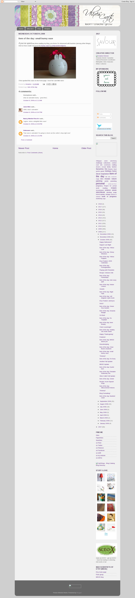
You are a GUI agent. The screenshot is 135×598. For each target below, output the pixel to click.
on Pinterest (100, 448)
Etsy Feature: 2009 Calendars (106, 262)
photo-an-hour (112, 184)
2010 (100, 226)
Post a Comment (26, 140)
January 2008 (104, 423)
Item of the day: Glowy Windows (107, 253)
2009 (100, 229)
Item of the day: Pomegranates (105, 266)
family (109, 167)
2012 (100, 220)
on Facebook (100, 450)
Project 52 (107, 186)
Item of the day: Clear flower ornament (106, 348)
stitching (109, 192)
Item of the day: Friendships (104, 276)
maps (97, 179)
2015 (100, 212)
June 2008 (103, 409)
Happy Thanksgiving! (106, 334)
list (106, 176)
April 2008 (103, 415)
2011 (100, 223)
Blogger (79, 592)
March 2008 (104, 418)
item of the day (32, 87)
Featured (102, 337)
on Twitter (99, 445)
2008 (100, 232)
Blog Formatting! (105, 393)
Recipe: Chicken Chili (106, 273)
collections (107, 163)
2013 (100, 218)
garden (98, 171)
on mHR (98, 453)
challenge (99, 163)
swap (115, 192)
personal (100, 183)
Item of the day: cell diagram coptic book (107, 297)
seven (114, 190)
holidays (108, 171)
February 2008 (105, 420)
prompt (115, 186)
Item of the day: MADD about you (107, 340)
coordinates (107, 165)
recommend (100, 190)
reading (105, 188)
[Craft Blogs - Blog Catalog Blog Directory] (106, 465)
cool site (99, 165)
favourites (100, 169)
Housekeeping (104, 344)
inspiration (105, 174)
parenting (114, 181)
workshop (99, 198)
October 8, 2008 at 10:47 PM (32, 112)
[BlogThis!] (49, 84)
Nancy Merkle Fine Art (31, 118)
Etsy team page (101, 572)
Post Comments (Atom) (35, 152)
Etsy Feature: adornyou (107, 301)
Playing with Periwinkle (107, 270)
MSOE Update (104, 364)
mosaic (107, 179)
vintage (107, 194)
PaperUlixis (99, 438)
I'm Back (102, 315)
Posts (101, 114)
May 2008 (103, 412)
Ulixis (97, 435)
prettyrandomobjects (59, 46)
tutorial (98, 194)
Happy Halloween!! (106, 242)
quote (97, 188)
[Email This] (47, 84)
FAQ (39, 29)
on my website (100, 455)
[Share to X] (51, 84)
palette (106, 181)
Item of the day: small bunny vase (106, 352)
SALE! (102, 303)
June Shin (27, 107)
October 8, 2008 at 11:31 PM (32, 136)
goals (102, 171)
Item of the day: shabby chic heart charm (107, 330)
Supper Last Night (105, 245)
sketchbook (100, 192)
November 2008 (105, 237)
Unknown (26, 130)
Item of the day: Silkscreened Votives (107, 387)
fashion (114, 167)
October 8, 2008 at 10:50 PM (32, 124)
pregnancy (99, 186)
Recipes (47, 29)
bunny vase (45, 46)
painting (99, 181)
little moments (112, 176)
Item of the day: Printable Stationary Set (108, 372)
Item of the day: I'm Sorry (107, 359)
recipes (114, 188)
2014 (100, 215)
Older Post (86, 148)
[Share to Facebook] (53, 84)
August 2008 (104, 404)
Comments (102, 117)
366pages (99, 161)
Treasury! (103, 356)
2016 (100, 209)
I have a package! (105, 327)
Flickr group (99, 574)
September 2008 (105, 401)
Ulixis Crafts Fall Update (107, 376)
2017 (100, 207)
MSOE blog (99, 577)
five (106, 169)
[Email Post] (43, 84)
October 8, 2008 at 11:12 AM (32, 100)
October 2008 (104, 239)
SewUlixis (99, 440)
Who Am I (30, 29)
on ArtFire (99, 458)
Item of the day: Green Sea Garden (107, 307)
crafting (114, 165)
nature (114, 179)
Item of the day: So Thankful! (106, 319)
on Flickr (98, 443)
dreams (98, 167)
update (102, 194)
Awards (102, 289)
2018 (100, 204)
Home (21, 29)
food (115, 169)
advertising (113, 161)
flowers (110, 169)
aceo (106, 161)
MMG (101, 179)
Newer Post (23, 148)
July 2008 (103, 407)
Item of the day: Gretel (107, 379)
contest (114, 163)
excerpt (104, 167)
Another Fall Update (106, 361)
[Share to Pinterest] (55, 84)
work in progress (109, 196)
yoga (104, 198)
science (108, 190)
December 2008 (105, 234)
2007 (100, 427)
